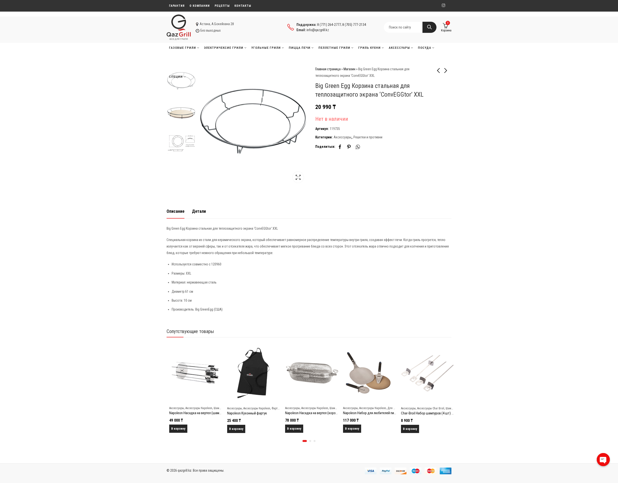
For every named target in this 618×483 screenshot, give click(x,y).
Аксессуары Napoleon (196, 408)
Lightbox (298, 177)
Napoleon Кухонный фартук (244, 413)
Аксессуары (342, 137)
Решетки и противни (367, 137)
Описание (175, 211)
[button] (304, 441)
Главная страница (328, 69)
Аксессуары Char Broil (428, 408)
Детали (199, 211)
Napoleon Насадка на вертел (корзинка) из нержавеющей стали (329, 413)
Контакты (242, 5)
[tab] (175, 211)
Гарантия (177, 5)
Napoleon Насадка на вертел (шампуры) (196, 413)
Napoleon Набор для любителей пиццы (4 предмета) (379, 413)
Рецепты (222, 5)
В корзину (176, 428)
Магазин (349, 69)
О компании (200, 5)
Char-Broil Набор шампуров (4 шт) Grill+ (427, 413)
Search (429, 27)
